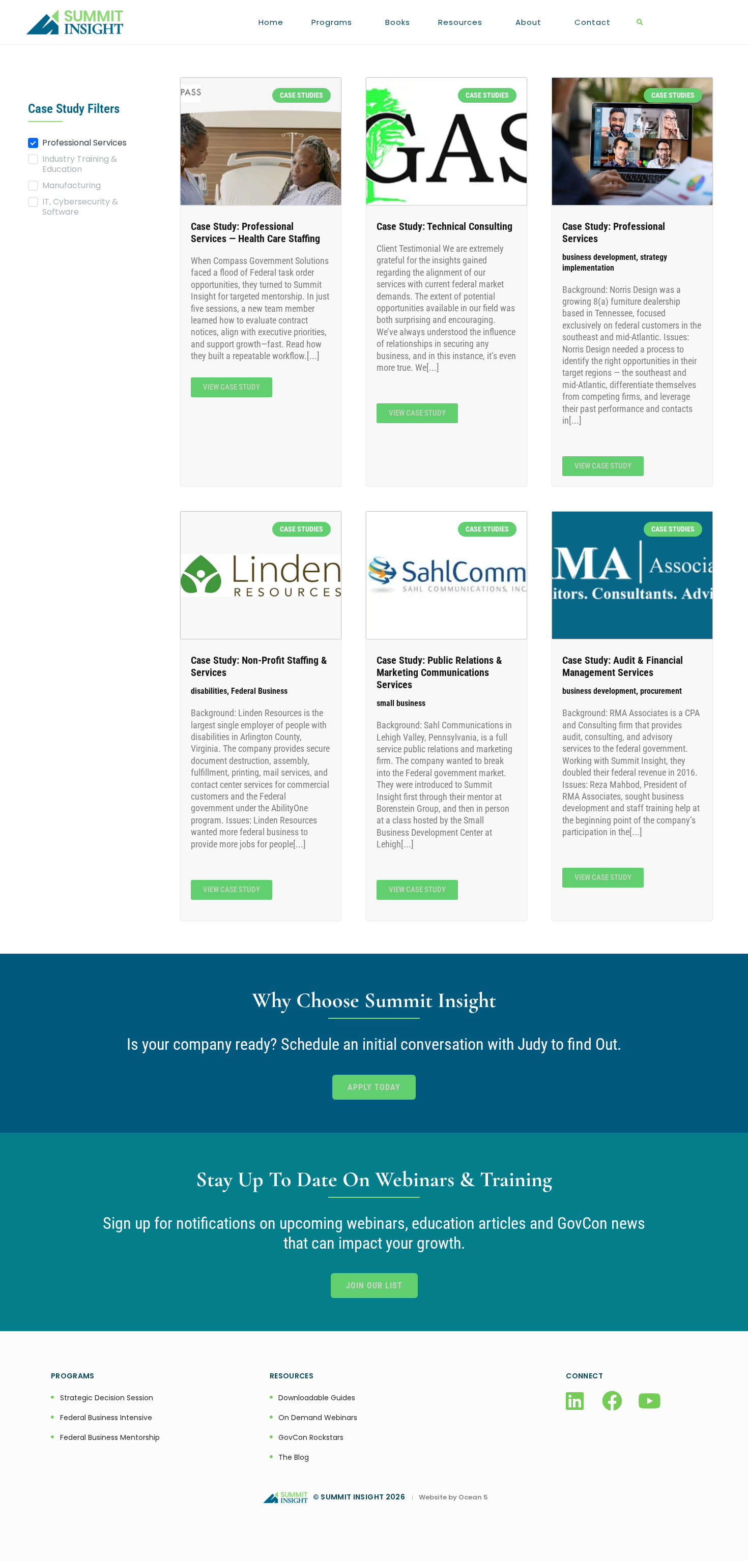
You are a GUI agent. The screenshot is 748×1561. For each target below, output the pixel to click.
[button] (640, 22)
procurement (661, 691)
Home (270, 22)
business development (599, 257)
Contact (592, 22)
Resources (460, 22)
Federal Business (259, 691)
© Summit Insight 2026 (362, 1497)
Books (397, 22)
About (528, 22)
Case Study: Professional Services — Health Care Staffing (255, 232)
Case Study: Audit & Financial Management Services (622, 666)
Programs (331, 22)
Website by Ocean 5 (453, 1497)
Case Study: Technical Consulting (444, 226)
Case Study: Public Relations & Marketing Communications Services (439, 672)
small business (401, 703)
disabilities (209, 691)
